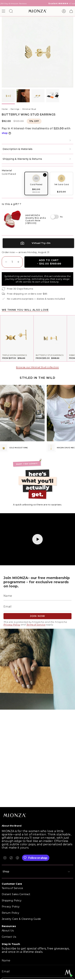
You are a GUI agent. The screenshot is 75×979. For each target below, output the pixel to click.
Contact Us (9, 936)
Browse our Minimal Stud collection (37, 367)
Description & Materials (17, 149)
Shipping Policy (11, 900)
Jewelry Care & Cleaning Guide (21, 918)
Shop (6, 871)
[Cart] (71, 11)
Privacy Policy (11, 624)
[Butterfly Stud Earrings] (50, 333)
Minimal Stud (29, 109)
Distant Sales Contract (16, 894)
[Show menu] (3, 11)
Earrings (15, 109)
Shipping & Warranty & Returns (22, 158)
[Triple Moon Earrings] (16, 333)
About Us (8, 930)
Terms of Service (36, 624)
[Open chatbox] (68, 972)
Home (5, 109)
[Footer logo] (15, 815)
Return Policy (10, 912)
